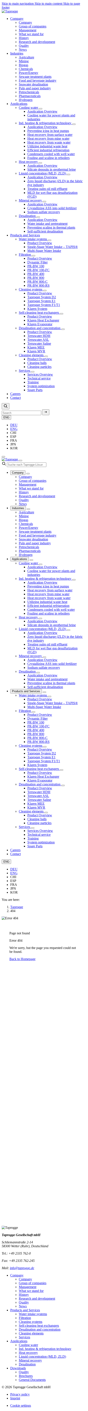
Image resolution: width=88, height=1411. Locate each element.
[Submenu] (28, 473)
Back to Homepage (22, 959)
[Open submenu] (40, 108)
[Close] (20, 460)
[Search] (5, 406)
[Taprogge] (10, 11)
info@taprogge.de (22, 1268)
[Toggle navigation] (3, 456)
